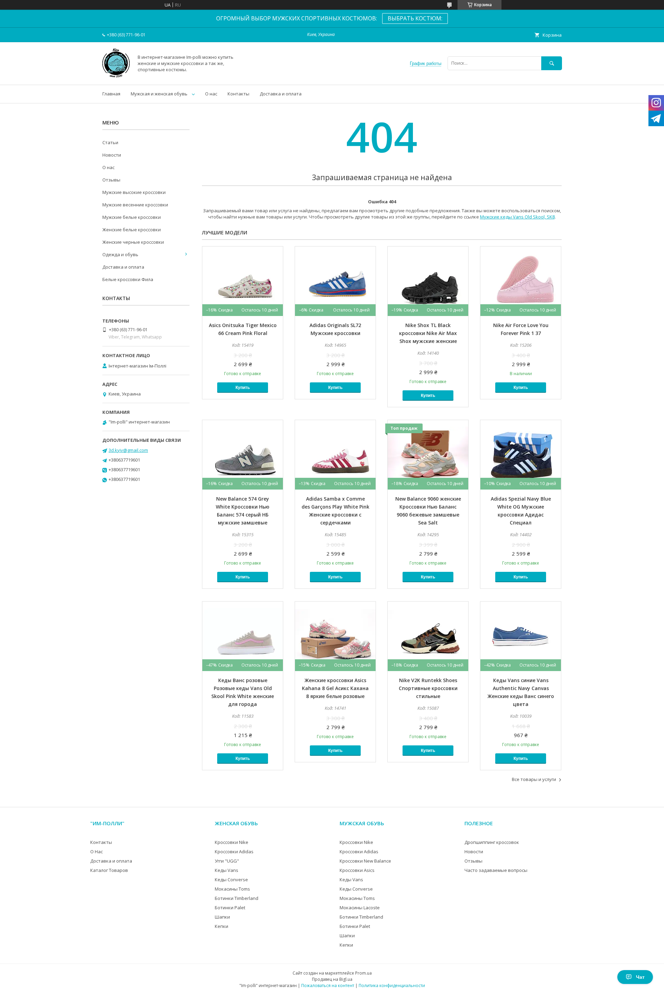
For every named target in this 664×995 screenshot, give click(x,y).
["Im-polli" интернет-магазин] (116, 76)
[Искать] (551, 63)
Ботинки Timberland (236, 898)
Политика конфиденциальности (392, 985)
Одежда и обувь (120, 254)
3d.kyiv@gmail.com (128, 450)
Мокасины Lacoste (360, 907)
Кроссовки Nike (231, 842)
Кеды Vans (226, 870)
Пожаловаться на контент (327, 985)
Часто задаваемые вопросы (495, 870)
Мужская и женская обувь (159, 94)
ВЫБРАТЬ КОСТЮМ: (415, 18)
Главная (111, 94)
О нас (211, 94)
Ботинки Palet (230, 907)
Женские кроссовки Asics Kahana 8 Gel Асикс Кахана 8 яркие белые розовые (335, 688)
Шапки (222, 917)
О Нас (96, 851)
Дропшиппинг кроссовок (491, 842)
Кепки (221, 926)
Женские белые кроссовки (131, 229)
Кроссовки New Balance (365, 861)
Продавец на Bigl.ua (332, 979)
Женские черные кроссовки (133, 242)
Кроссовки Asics (357, 870)
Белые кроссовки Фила (127, 279)
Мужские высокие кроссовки (134, 192)
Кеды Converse (231, 879)
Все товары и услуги (534, 779)
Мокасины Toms (232, 889)
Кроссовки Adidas (234, 851)
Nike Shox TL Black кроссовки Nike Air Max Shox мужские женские (428, 333)
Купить (243, 387)
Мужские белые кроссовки (131, 217)
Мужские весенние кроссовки (135, 205)
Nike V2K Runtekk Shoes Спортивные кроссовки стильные (428, 688)
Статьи (110, 142)
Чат (640, 977)
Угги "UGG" (227, 861)
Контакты (238, 94)
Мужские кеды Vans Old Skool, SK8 (517, 217)
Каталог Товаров (109, 870)
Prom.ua (363, 973)
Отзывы (111, 180)
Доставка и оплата (281, 94)
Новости (111, 155)
